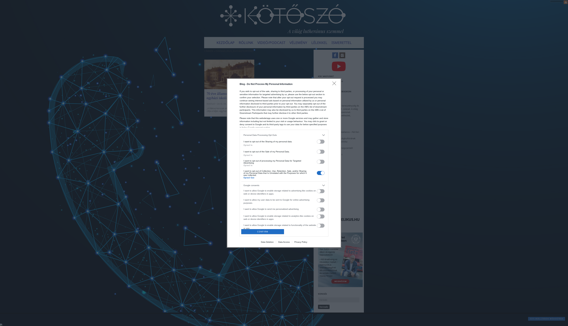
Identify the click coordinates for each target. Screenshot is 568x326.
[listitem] (284, 135)
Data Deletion (267, 242)
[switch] (321, 142)
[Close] (335, 84)
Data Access (284, 242)
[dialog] (284, 163)
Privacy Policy (300, 242)
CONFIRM (262, 232)
